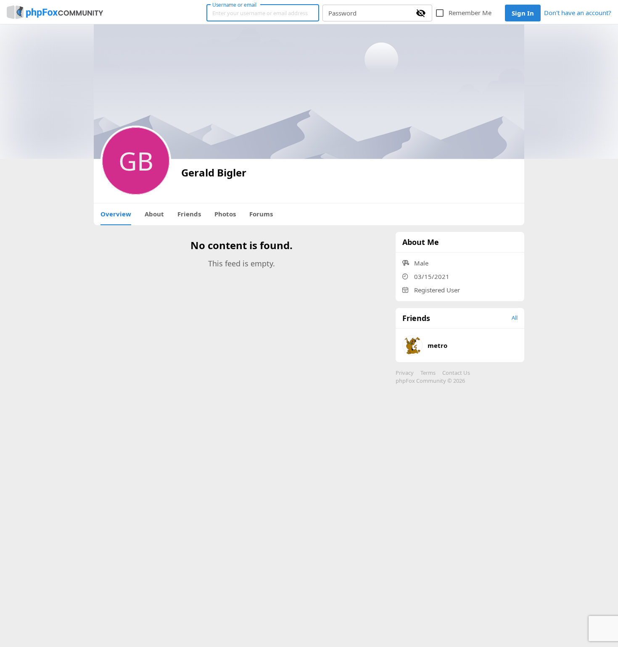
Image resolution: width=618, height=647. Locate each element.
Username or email (234, 4)
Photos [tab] (225, 214)
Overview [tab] (115, 214)
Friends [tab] (189, 214)
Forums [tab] (261, 214)
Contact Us (456, 372)
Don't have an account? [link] (577, 12)
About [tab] (154, 214)
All (515, 317)
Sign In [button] (523, 13)
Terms (428, 372)
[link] (55, 12)
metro (437, 345)
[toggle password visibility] (421, 13)
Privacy (405, 372)
